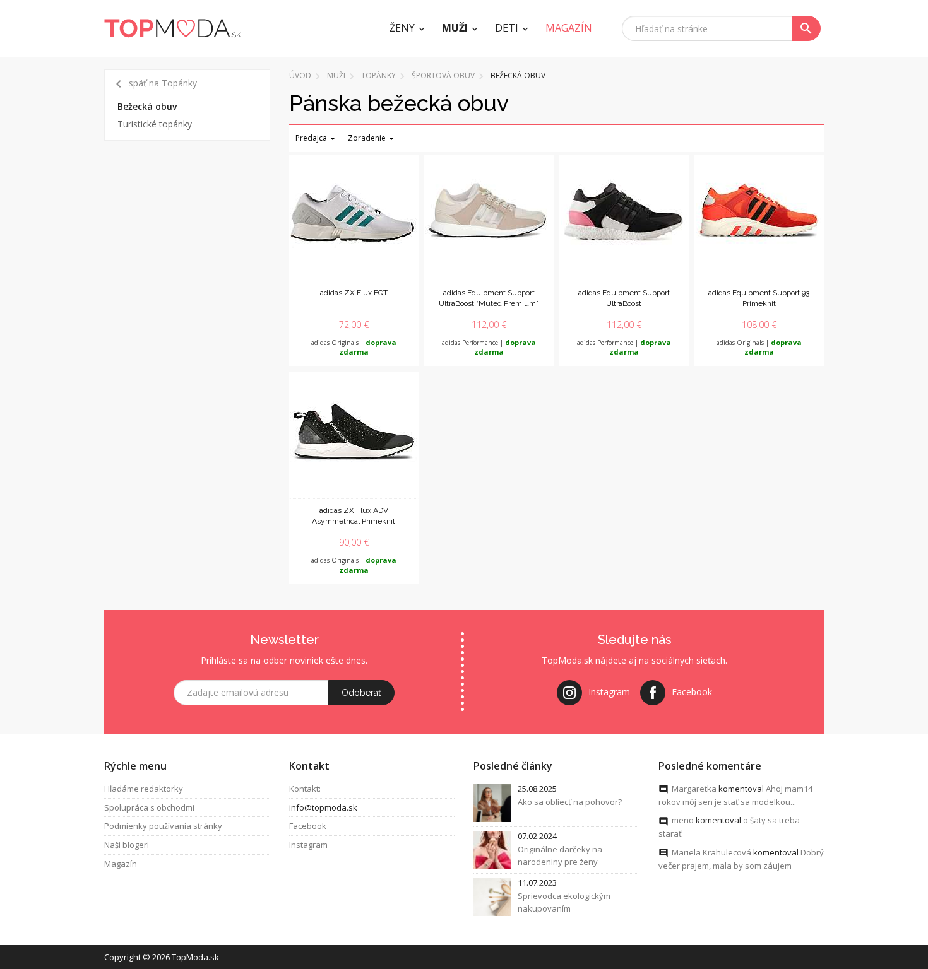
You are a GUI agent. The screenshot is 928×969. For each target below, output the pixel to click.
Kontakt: (305, 788)
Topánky (378, 75)
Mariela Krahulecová (711, 852)
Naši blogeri (126, 844)
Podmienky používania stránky (163, 825)
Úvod (300, 75)
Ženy (402, 27)
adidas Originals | (353, 347)
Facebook (307, 825)
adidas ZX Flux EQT (354, 292)
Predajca (312, 137)
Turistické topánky (154, 124)
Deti (506, 27)
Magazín (120, 863)
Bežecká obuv (147, 106)
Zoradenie (368, 137)
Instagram (308, 844)
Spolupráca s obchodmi (149, 807)
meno (683, 820)
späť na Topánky (154, 83)
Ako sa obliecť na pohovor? (570, 802)
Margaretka (694, 788)
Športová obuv (443, 75)
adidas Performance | (489, 347)
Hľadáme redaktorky (143, 788)
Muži (455, 27)
